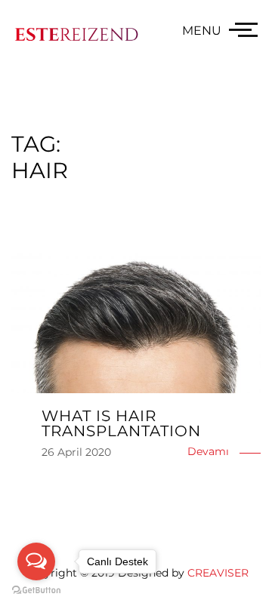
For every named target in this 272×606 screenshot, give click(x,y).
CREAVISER (218, 573)
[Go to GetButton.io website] (36, 590)
